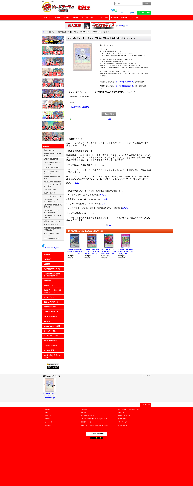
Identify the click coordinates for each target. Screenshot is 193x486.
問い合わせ (47, 280)
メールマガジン (49, 297)
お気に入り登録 (109, 114)
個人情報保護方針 (122, 425)
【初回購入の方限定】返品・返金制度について (52, 275)
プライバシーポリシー (51, 311)
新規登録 (132, 13)
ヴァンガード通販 (50, 331)
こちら (76, 183)
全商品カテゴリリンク (51, 302)
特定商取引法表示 (50, 307)
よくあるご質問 (49, 350)
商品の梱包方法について (52, 269)
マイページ (48, 415)
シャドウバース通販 (50, 345)
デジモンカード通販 (50, 340)
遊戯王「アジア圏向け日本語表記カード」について (52, 291)
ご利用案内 (47, 259)
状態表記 (47, 264)
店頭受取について (50, 285)
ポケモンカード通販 (50, 316)
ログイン (123, 13)
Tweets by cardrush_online (51, 248)
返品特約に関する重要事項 (80, 107)
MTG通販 (47, 321)
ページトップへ (147, 404)
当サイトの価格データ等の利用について (129, 409)
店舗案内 (47, 254)
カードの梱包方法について (124, 86)
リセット (148, 375)
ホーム (46, 412)
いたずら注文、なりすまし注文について (52, 356)
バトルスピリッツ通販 (51, 336)
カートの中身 (48, 422)
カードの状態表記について (124, 82)
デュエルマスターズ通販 (52, 326)
